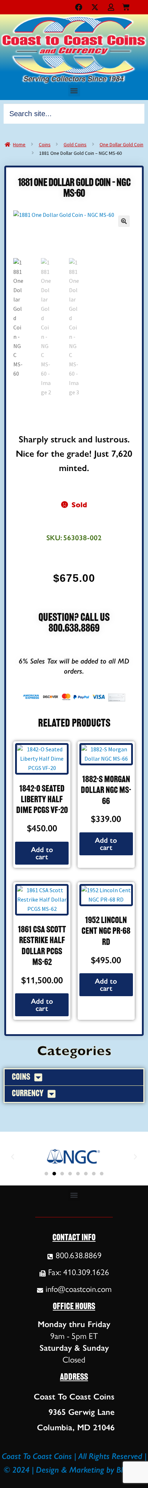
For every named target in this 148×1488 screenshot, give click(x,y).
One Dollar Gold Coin (121, 144)
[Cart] (126, 5)
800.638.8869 (74, 628)
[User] (111, 7)
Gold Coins (75, 144)
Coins (45, 144)
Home (19, 144)
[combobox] (74, 114)
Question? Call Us (74, 618)
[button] (74, 90)
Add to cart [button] (42, 853)
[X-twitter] (95, 7)
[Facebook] (78, 7)
